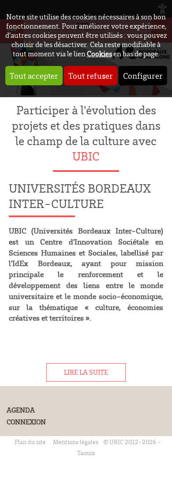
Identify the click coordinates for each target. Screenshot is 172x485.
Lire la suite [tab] (86, 372)
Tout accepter (34, 75)
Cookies (99, 53)
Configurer (143, 75)
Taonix (86, 452)
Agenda (21, 410)
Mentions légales (75, 441)
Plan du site (30, 441)
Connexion (26, 422)
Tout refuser (90, 75)
